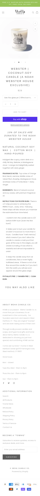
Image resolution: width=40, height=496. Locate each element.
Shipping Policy (9, 415)
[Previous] (14, 62)
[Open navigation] (3, 12)
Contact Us (7, 427)
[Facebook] (3, 383)
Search (5, 396)
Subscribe (11, 457)
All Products (7, 400)
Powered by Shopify (20, 471)
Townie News (8, 404)
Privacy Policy (8, 419)
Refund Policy (8, 411)
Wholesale (7, 408)
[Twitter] (9, 383)
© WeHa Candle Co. (20, 468)
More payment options (20, 125)
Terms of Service (9, 423)
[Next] (25, 62)
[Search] (33, 12)
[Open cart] (37, 12)
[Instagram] (14, 383)
